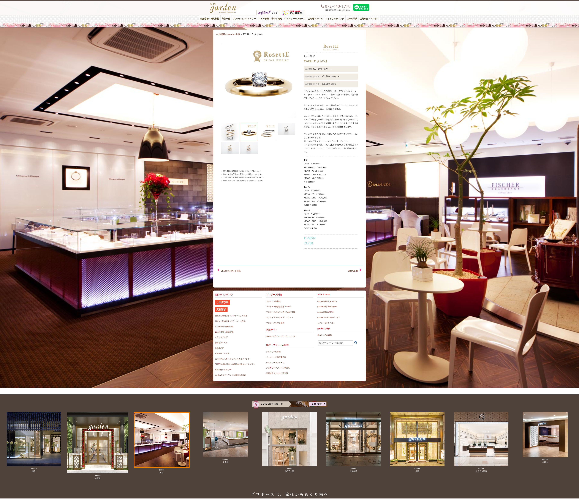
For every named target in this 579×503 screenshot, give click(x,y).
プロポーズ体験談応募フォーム (278, 307)
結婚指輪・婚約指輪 (209, 18)
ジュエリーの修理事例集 (276, 357)
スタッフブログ (221, 337)
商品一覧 (226, 18)
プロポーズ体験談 (273, 301)
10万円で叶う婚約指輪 (224, 326)
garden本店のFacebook (327, 301)
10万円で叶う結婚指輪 (224, 332)
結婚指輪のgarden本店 (228, 34)
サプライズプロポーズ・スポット (279, 317)
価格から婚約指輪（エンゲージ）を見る (231, 316)
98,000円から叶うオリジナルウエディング (232, 359)
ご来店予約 (352, 18)
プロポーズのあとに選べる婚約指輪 (280, 312)
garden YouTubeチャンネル (328, 317)
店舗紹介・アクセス (369, 18)
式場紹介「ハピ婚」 (223, 353)
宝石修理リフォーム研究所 (277, 373)
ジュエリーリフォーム (294, 18)
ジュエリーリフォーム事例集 (278, 368)
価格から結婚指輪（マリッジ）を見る (230, 321)
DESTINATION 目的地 (230, 271)
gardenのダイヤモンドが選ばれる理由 (230, 375)
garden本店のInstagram (327, 307)
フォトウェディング (334, 18)
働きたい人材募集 (324, 335)
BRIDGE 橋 (353, 271)
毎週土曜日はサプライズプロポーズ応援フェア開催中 (289, 25)
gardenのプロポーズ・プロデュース (281, 336)
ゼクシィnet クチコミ (326, 323)
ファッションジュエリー (244, 18)
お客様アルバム (315, 18)
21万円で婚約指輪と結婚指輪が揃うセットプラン (235, 364)
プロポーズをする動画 (275, 323)
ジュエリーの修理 (273, 352)
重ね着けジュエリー (223, 370)
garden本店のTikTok (325, 312)
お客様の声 (219, 348)
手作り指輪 (276, 18)
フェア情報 (263, 18)
